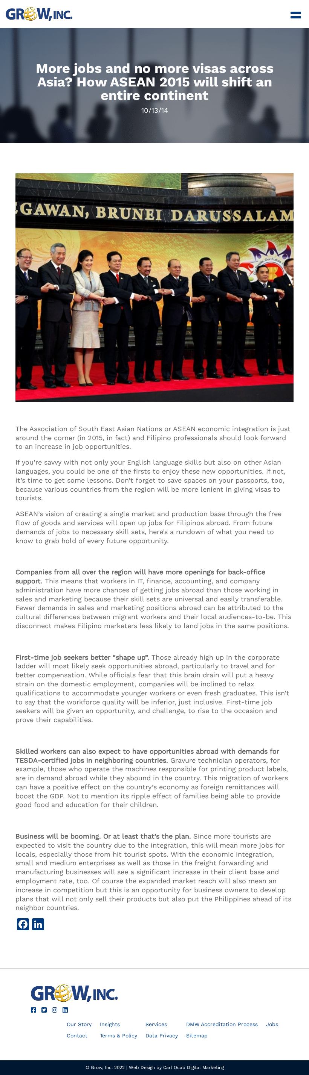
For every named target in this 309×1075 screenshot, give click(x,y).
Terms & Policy (118, 1036)
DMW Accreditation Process (222, 1024)
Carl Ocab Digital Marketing (193, 1067)
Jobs (272, 1024)
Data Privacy (161, 1036)
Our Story (79, 1024)
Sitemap (197, 1036)
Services (156, 1024)
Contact (77, 1036)
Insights (110, 1024)
